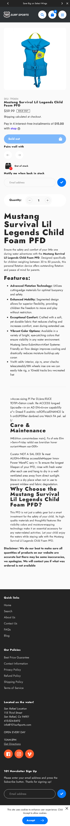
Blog (7, 636)
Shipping (9, 117)
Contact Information (16, 663)
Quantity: (15, 200)
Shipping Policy (13, 682)
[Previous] (8, 3)
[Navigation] (62, 15)
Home (7, 605)
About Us (9, 617)
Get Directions (12, 744)
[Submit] (61, 793)
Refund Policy (12, 676)
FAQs (7, 629)
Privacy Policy (12, 670)
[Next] (62, 3)
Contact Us (10, 623)
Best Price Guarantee (16, 657)
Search (8, 611)
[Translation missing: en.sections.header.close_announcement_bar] (67, 3)
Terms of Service (14, 688)
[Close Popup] (67, 808)
